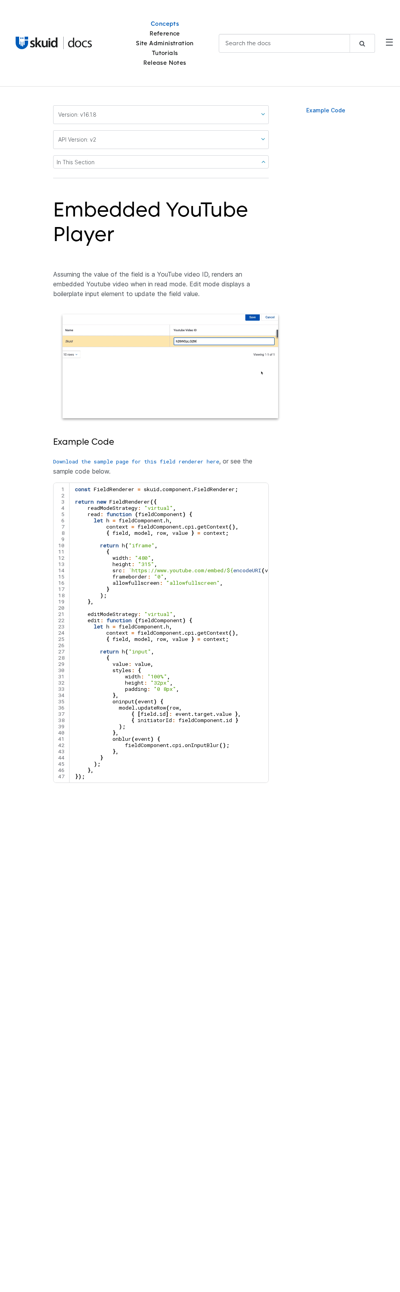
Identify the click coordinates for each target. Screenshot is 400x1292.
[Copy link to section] (119, 238)
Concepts (165, 23)
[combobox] (297, 43)
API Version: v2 (77, 139)
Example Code (325, 110)
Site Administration (165, 43)
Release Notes (164, 62)
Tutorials (165, 53)
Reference (165, 33)
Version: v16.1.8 (77, 114)
